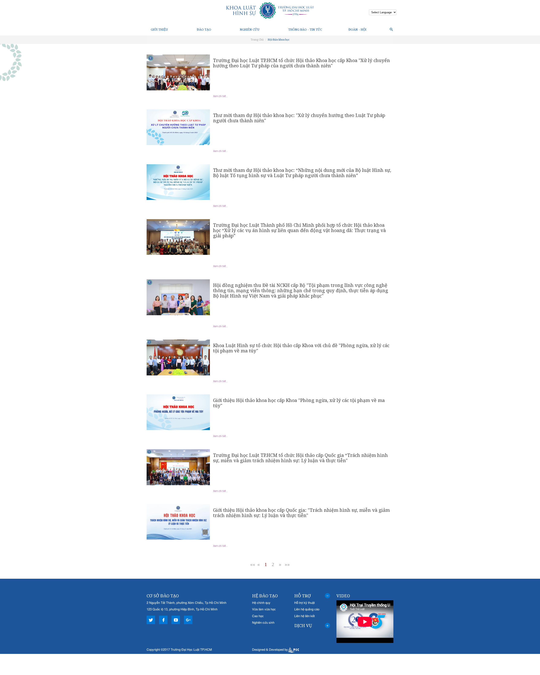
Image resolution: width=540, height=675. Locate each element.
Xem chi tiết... (220, 96)
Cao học (258, 616)
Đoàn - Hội (357, 29)
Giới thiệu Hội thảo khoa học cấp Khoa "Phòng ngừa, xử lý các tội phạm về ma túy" (299, 403)
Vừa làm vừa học (264, 609)
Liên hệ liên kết (304, 616)
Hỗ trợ (302, 596)
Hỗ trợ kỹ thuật (304, 602)
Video (343, 596)
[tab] (312, 595)
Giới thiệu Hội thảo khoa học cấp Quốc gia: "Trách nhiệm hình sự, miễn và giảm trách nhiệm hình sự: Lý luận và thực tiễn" (301, 512)
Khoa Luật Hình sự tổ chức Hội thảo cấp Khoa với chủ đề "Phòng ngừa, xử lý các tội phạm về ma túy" (301, 348)
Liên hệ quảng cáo (306, 609)
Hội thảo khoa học (278, 39)
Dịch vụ (303, 625)
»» (287, 564)
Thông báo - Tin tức (305, 29)
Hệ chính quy (261, 602)
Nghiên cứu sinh (263, 622)
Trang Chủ (257, 39)
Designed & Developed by (270, 649)
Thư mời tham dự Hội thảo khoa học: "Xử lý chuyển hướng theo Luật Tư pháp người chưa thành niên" (299, 118)
